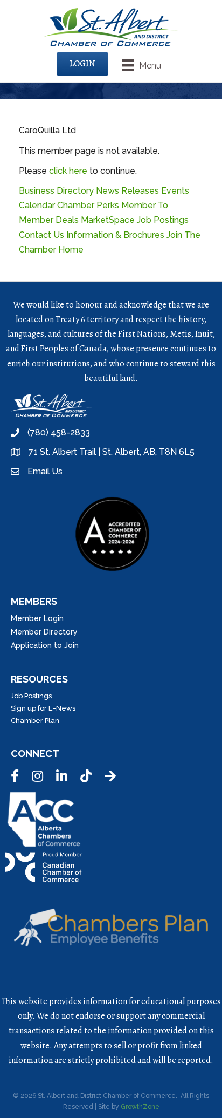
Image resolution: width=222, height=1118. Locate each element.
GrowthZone (140, 1106)
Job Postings (163, 220)
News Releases (127, 191)
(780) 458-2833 (58, 432)
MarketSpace (108, 220)
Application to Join (45, 645)
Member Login (37, 618)
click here (68, 171)
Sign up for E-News (43, 708)
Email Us (45, 471)
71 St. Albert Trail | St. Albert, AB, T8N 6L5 (112, 452)
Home (71, 249)
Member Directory (44, 632)
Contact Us (41, 235)
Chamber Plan (35, 721)
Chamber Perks (88, 205)
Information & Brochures (115, 235)
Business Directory (56, 191)
